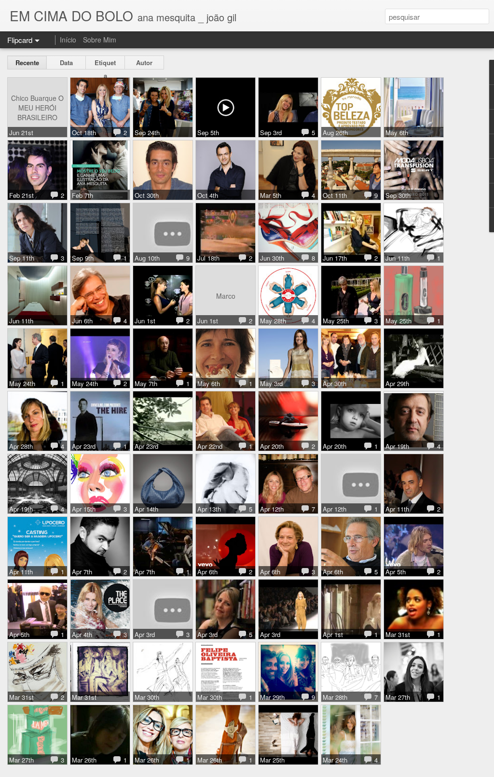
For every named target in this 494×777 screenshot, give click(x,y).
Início (68, 39)
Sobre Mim (99, 39)
